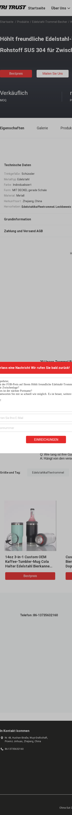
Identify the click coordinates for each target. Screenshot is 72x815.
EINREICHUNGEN (46, 440)
